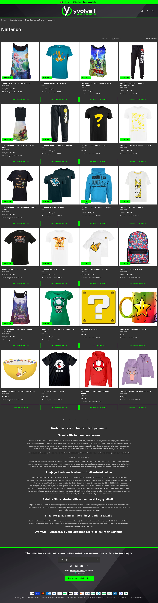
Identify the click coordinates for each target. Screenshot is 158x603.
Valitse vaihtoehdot (20, 99)
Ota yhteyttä (111, 597)
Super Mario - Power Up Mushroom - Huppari (95, 392)
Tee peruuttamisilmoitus (79, 578)
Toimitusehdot (71, 597)
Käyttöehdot (60, 597)
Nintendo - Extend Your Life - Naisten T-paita (58, 330)
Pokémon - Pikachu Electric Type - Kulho (18, 391)
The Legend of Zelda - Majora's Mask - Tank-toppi (18, 330)
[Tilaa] (97, 559)
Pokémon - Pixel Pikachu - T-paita (94, 269)
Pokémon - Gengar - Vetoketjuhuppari (135, 391)
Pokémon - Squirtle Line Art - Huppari (96, 207)
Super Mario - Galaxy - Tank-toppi (16, 83)
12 (88, 419)
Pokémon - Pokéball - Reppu (131, 269)
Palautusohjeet (122, 597)
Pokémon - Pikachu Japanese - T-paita (135, 145)
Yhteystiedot (82, 597)
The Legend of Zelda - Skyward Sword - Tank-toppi (97, 84)
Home (3, 20)
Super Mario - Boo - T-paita (53, 391)
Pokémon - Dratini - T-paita (53, 207)
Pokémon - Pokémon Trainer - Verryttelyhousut (132, 84)
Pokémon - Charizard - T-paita (54, 83)
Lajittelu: (104, 39)
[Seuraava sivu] (94, 419)
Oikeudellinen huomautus (96, 597)
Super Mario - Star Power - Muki (133, 329)
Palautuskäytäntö (33, 597)
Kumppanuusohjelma (136, 597)
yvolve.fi (23, 597)
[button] (4, 10)
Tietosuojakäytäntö (48, 597)
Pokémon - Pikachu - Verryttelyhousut (57, 145)
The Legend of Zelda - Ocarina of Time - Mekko (18, 146)
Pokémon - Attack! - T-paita (131, 207)
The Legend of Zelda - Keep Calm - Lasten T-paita (19, 208)
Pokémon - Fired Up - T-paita (14, 269)
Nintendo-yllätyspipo (89, 329)
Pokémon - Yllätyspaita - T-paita (94, 145)
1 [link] (63, 419)
